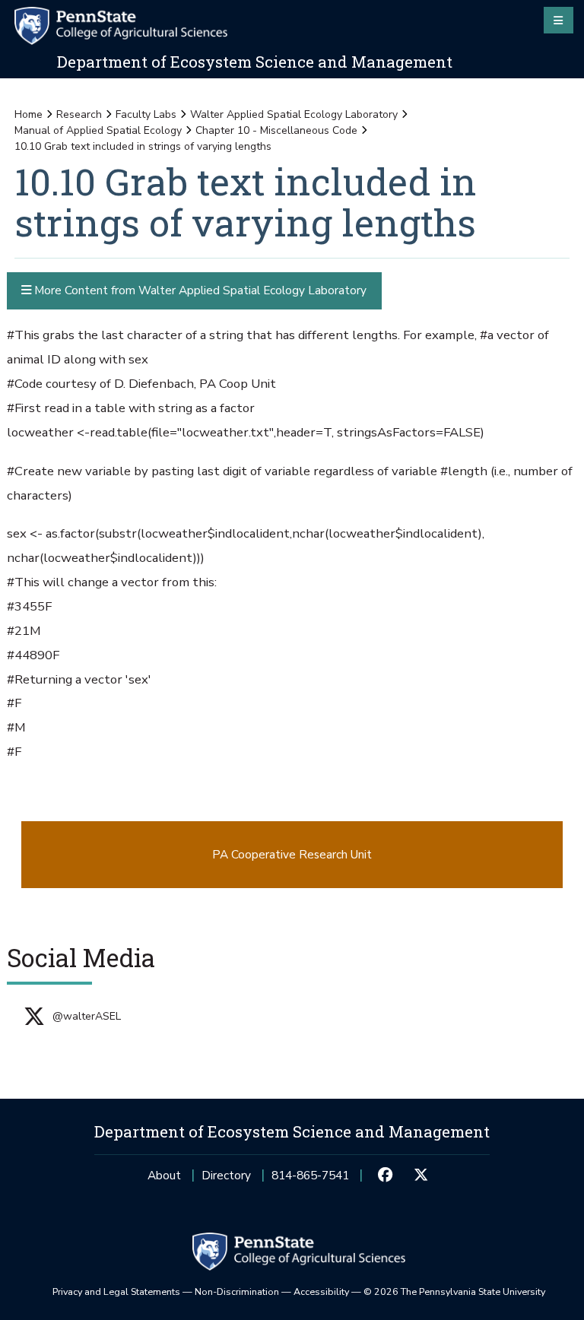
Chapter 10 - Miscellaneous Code (276, 130)
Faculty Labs (146, 114)
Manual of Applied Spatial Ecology (98, 130)
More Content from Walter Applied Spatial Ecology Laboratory (199, 290)
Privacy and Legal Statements (116, 1291)
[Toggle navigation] (558, 20)
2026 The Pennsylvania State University (454, 1291)
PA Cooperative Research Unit (292, 854)
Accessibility (321, 1291)
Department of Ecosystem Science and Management (254, 61)
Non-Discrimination (237, 1291)
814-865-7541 (310, 1179)
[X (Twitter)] (420, 1175)
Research (79, 114)
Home (28, 114)
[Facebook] (386, 1175)
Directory (226, 1175)
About (164, 1175)
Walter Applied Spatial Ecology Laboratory (294, 114)
